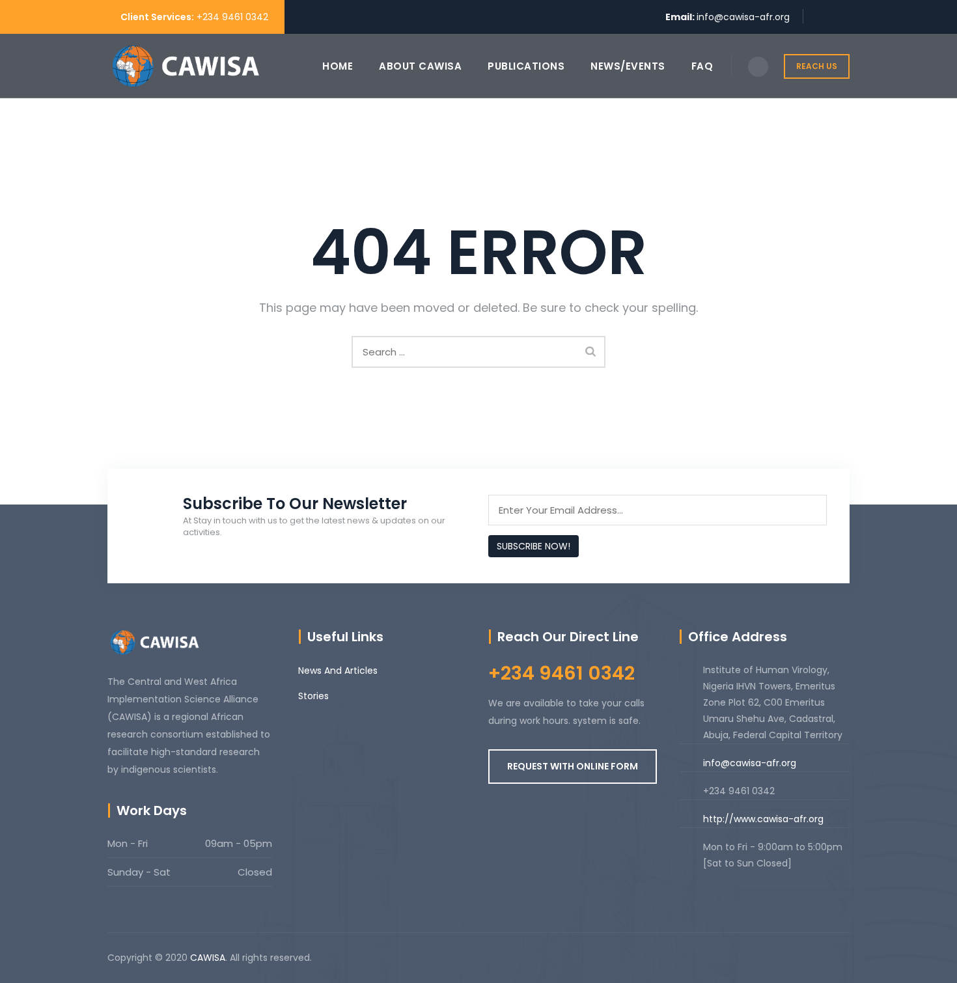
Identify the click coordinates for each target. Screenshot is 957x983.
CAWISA (207, 957)
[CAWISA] (185, 66)
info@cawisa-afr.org (743, 16)
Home (337, 66)
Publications (526, 66)
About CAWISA (420, 66)
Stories (313, 695)
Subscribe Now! (533, 546)
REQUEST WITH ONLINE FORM (572, 766)
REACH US (816, 66)
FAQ (702, 66)
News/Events (627, 66)
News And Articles (338, 670)
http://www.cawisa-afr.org (763, 818)
